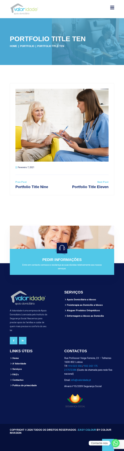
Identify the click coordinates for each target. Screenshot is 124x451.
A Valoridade (19, 363)
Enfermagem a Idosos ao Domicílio (85, 316)
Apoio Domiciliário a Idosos (81, 299)
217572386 (70, 369)
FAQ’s (15, 374)
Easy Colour (87, 430)
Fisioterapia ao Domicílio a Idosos (85, 305)
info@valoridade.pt (81, 380)
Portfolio (27, 46)
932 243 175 (91, 366)
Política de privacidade (24, 385)
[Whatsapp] (115, 443)
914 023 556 (75, 366)
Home (13, 46)
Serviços (17, 369)
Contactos (17, 380)
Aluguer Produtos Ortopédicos (83, 310)
